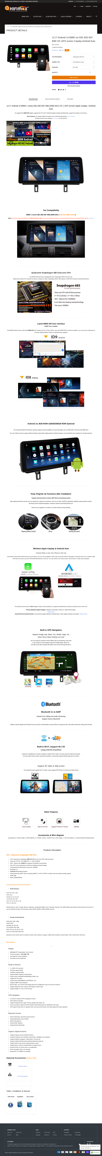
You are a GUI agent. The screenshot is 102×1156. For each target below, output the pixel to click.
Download (77, 1132)
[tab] (33, 99)
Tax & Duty (47, 1132)
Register (88, 6)
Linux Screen (66, 16)
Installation (66, 1132)
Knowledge (78, 1135)
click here (56, 118)
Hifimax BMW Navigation (11, 1152)
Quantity (55, 72)
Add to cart (74, 77)
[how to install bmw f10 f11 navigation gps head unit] (20, 1110)
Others (79, 16)
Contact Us (19, 1132)
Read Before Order (52, 99)
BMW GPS (25, 16)
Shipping (38, 1135)
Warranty (46, 1135)
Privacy (55, 1135)
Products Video (68, 1135)
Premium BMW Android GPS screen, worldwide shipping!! (21, 1)
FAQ (54, 1132)
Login (81, 6)
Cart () (95, 6)
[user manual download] (29, 1110)
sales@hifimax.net (91, 1)
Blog (17, 1135)
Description (33, 99)
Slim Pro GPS (51, 16)
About (89, 16)
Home (7, 26)
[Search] (96, 17)
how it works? (71, 116)
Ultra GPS (37, 16)
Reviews (70, 99)
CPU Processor (57, 56)
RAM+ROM (55, 67)
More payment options (74, 85)
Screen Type (56, 62)
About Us (9, 1132)
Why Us (9, 1135)
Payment (38, 1132)
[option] (28, 56)
